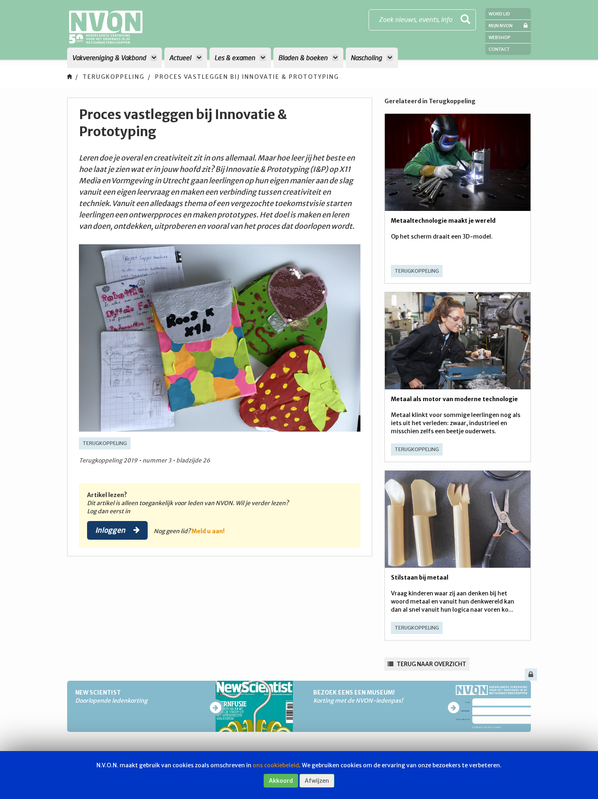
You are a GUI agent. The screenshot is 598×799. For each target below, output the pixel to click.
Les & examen (235, 57)
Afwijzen (317, 780)
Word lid (499, 14)
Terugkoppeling (113, 76)
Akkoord (281, 780)
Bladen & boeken (303, 57)
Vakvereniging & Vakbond (110, 57)
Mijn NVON (501, 25)
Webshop (500, 37)
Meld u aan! (208, 531)
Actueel (181, 57)
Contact (499, 49)
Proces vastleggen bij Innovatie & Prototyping (247, 76)
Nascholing (367, 57)
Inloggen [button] (111, 529)
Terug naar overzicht (430, 664)
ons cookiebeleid (276, 765)
